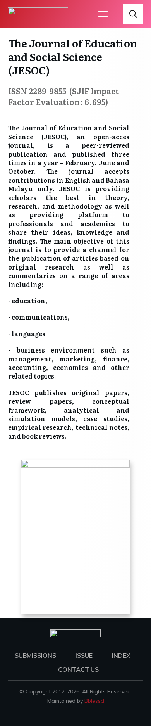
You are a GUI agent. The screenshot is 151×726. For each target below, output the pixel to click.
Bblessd (94, 700)
